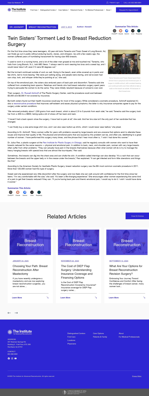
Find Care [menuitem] (33, 9)
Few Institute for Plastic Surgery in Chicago (62, 142)
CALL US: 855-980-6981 (132, 2)
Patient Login (114, 2)
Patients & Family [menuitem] (76, 9)
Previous (9, 312)
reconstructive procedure (25, 103)
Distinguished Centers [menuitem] (48, 9)
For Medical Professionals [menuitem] (94, 9)
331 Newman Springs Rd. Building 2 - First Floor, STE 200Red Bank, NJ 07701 (19, 344)
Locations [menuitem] (71, 340)
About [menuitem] (108, 9)
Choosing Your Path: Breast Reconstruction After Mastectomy (30, 269)
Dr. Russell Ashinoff (30, 92)
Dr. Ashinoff (17, 26)
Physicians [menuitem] (71, 343)
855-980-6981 (13, 353)
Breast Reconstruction (42, 26)
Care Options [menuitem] (63, 9)
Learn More (17, 298)
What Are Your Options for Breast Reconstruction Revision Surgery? (125, 269)
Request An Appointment (128, 9)
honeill (88, 27)
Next (16, 312)
